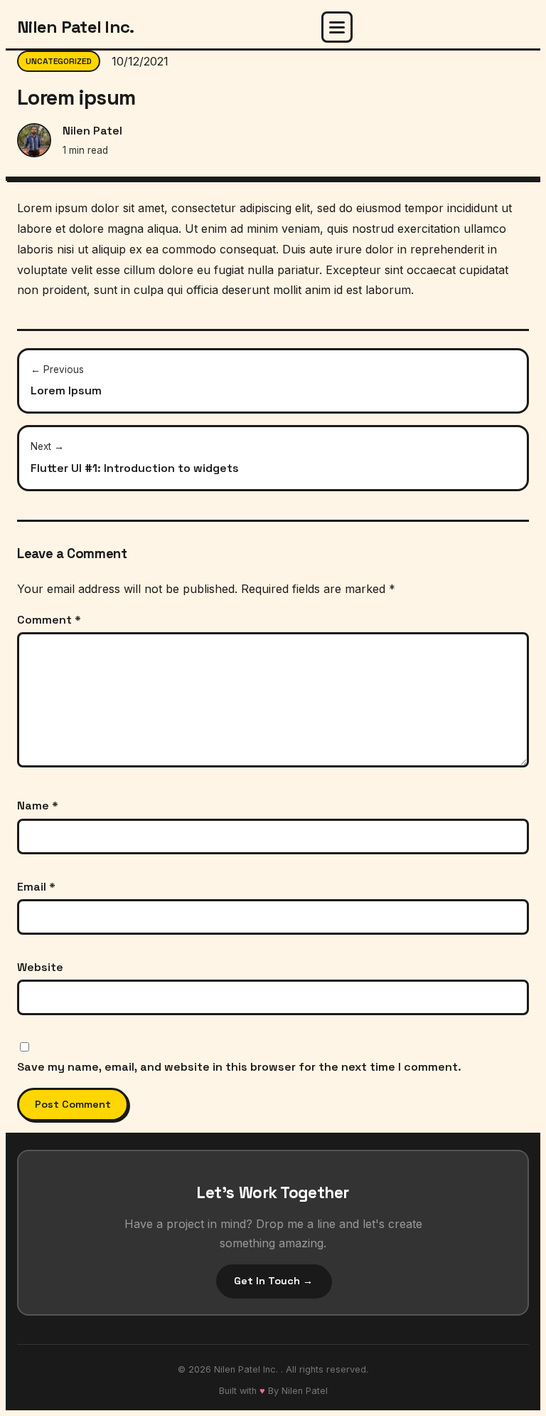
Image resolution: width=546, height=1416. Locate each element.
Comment (49, 619)
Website (40, 967)
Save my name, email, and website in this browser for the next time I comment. (239, 1066)
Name (37, 805)
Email (36, 886)
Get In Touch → (273, 1280)
